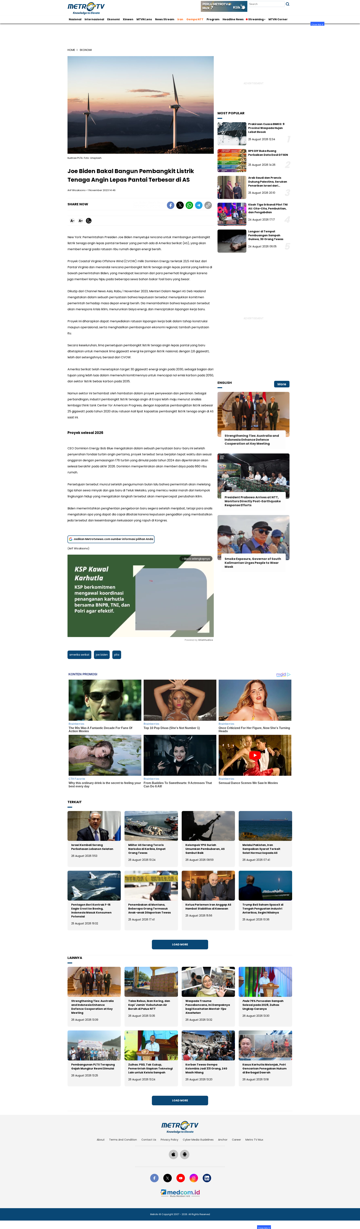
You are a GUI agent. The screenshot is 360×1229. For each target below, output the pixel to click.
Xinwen (128, 19)
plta (116, 655)
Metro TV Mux (254, 1140)
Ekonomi (113, 19)
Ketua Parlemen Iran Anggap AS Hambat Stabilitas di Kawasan (208, 906)
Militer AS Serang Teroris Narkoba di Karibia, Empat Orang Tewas (147, 849)
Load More (180, 944)
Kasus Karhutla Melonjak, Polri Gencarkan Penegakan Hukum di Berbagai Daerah (264, 1068)
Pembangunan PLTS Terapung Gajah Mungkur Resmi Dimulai (93, 1066)
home (71, 50)
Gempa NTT (194, 19)
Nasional (75, 19)
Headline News (233, 19)
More (282, 384)
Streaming (256, 19)
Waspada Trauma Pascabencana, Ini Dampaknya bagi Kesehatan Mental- (207, 1007)
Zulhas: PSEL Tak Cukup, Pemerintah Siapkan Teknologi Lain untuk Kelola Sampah (150, 1068)
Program (213, 19)
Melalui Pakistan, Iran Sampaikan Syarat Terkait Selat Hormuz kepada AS (261, 849)
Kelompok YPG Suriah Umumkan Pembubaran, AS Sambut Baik (205, 849)
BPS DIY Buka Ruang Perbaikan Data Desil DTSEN (268, 153)
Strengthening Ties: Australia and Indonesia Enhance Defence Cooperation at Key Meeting (92, 1007)
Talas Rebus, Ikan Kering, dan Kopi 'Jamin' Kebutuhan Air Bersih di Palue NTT (149, 1005)
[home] (180, 1127)
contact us (148, 1140)
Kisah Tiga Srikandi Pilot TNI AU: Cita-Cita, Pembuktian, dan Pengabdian (268, 208)
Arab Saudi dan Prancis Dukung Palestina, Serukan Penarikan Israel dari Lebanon (267, 183)
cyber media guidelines (198, 1140)
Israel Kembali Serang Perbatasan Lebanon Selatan (92, 847)
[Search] (288, 4)
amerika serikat (79, 655)
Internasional (94, 19)
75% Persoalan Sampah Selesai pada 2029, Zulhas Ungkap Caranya (263, 1005)
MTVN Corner (278, 19)
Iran (180, 19)
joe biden (102, 655)
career (236, 1140)
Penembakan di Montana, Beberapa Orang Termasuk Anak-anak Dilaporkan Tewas (149, 908)
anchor (222, 1140)
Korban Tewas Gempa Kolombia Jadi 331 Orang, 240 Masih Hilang (206, 1068)
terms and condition (123, 1140)
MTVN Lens (144, 19)
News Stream (164, 19)
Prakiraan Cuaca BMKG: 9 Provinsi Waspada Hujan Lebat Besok (266, 128)
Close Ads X (317, 24)
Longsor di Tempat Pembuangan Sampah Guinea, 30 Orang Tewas (265, 235)
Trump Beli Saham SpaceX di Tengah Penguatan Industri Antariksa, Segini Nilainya (262, 908)
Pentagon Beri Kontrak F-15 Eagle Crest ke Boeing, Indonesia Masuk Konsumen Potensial (91, 910)
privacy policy (169, 1140)
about (101, 1140)
